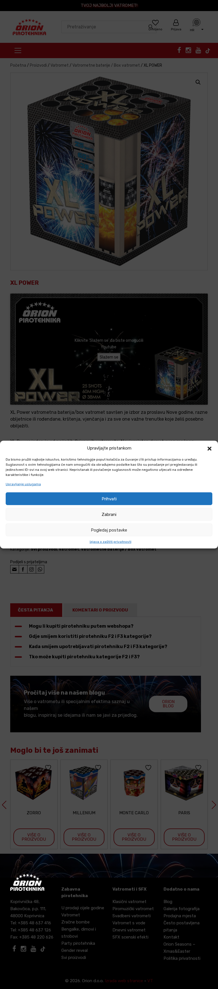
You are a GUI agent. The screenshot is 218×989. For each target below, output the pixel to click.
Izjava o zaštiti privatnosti (110, 542)
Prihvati (109, 498)
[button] (209, 448)
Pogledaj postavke (109, 529)
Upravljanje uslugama (23, 484)
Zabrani (109, 514)
